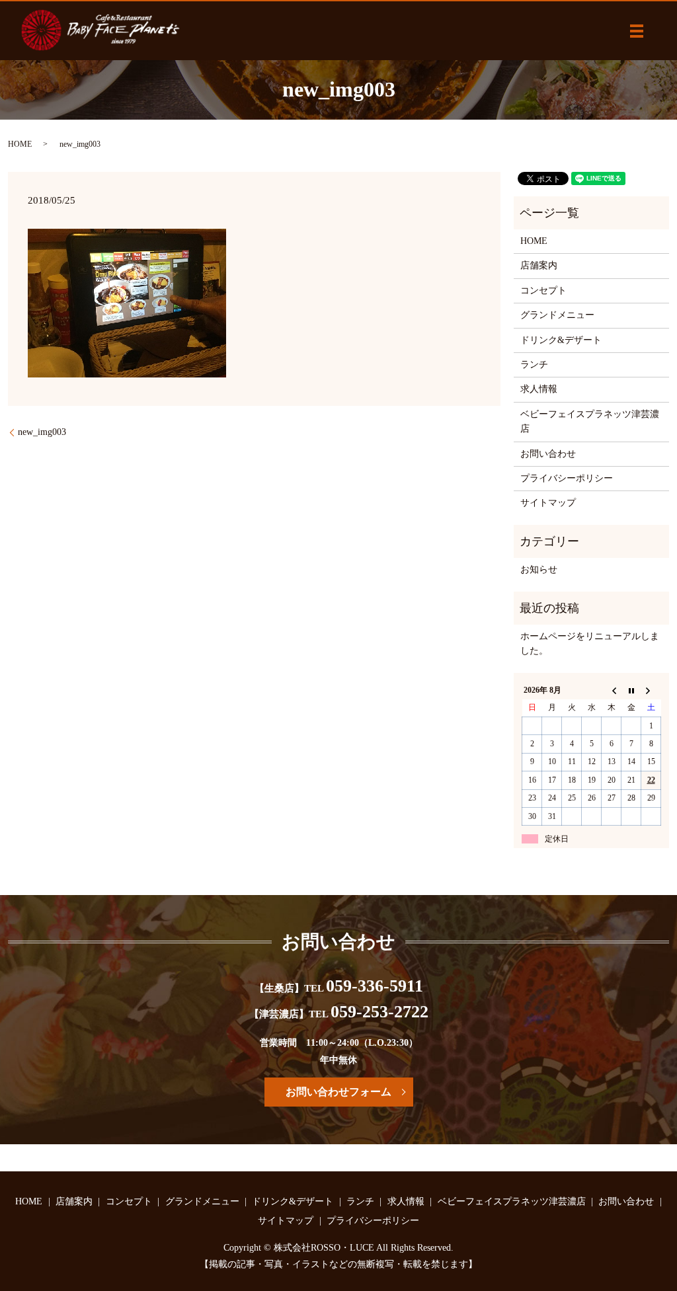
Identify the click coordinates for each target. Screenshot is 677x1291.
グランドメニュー (557, 315)
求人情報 (538, 389)
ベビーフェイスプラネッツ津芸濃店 (589, 421)
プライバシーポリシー (566, 478)
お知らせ (538, 569)
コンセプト (543, 290)
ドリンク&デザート (561, 340)
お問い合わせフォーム (338, 1091)
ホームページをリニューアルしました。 (589, 643)
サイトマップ (548, 503)
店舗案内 (538, 265)
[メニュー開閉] (636, 31)
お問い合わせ (548, 454)
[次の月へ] (651, 690)
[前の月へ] (611, 690)
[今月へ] (631, 690)
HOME (20, 144)
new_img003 (42, 432)
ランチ (534, 365)
